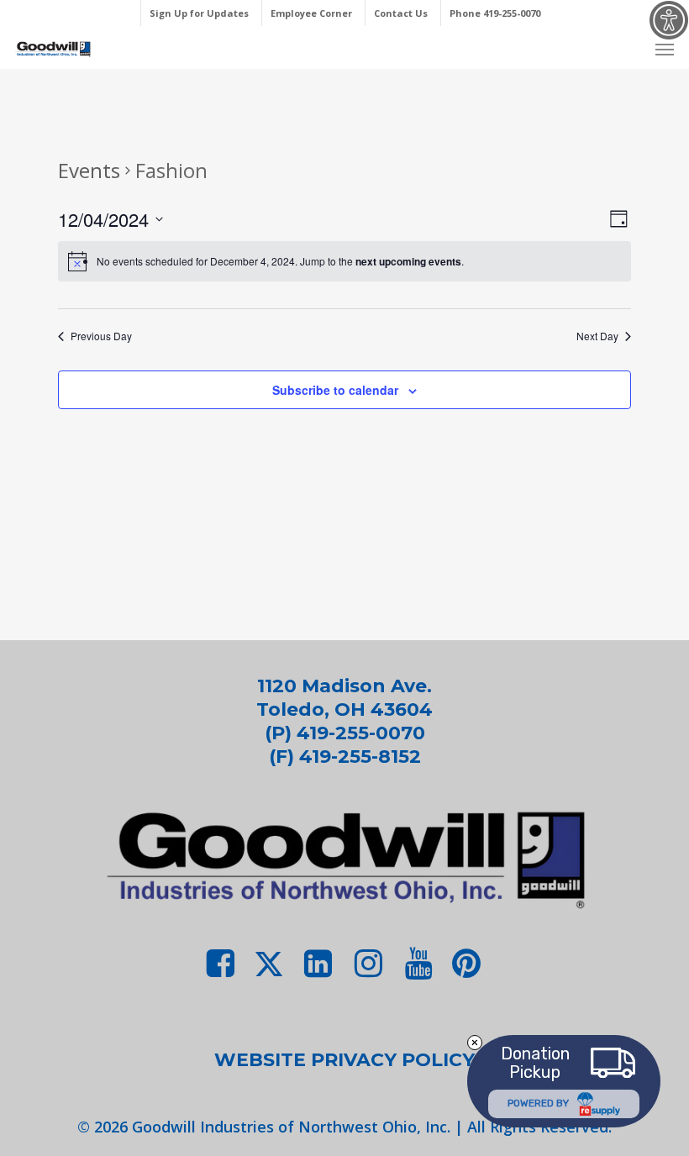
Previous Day (101, 336)
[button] (664, 48)
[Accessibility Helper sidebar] (669, 20)
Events (89, 170)
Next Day (597, 336)
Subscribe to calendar (335, 389)
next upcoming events (408, 261)
